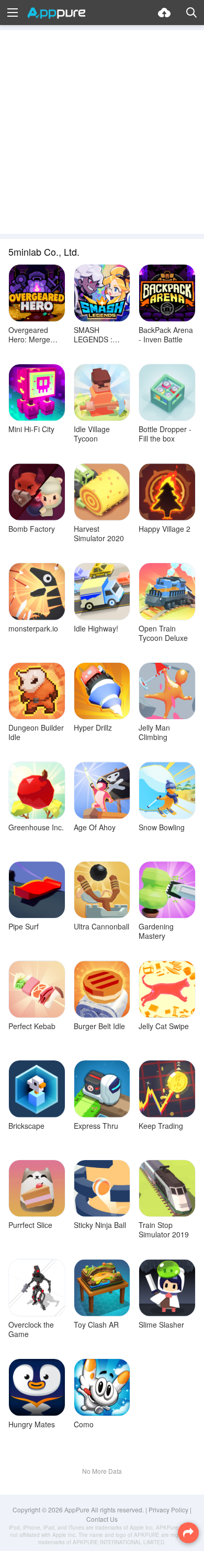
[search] (191, 12)
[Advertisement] (102, 132)
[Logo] (56, 13)
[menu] (12, 12)
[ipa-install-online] (164, 12)
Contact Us (102, 1518)
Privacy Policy (168, 1509)
